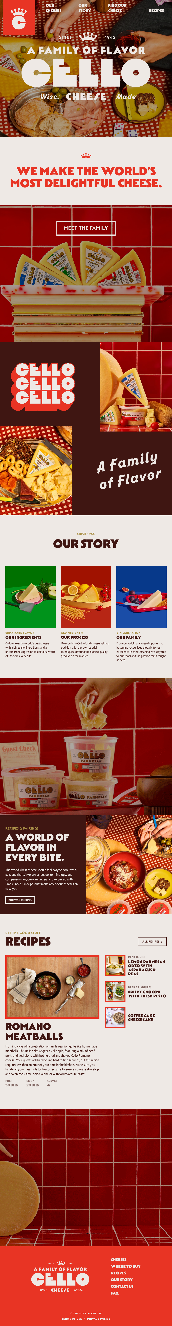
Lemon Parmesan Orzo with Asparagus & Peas (146, 967)
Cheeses (118, 1259)
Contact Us (122, 1286)
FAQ (115, 1293)
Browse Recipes (20, 900)
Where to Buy (126, 1266)
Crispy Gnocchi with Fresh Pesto (147, 994)
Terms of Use (71, 1318)
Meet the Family (86, 228)
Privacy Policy (99, 1318)
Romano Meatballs (34, 1031)
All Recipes (152, 941)
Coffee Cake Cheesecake (141, 1017)
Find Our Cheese (117, 8)
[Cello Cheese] (19, 17)
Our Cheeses (53, 8)
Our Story (84, 8)
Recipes (156, 10)
